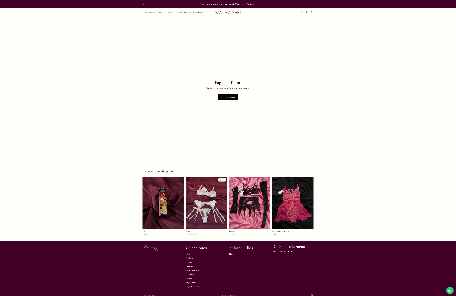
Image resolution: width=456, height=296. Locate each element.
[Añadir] (180, 225)
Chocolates (190, 274)
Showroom (190, 266)
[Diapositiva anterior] (143, 4)
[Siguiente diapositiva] (311, 4)
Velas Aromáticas (192, 270)
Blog (231, 254)
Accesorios (190, 278)
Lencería (189, 262)
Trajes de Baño (191, 282)
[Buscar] (301, 12)
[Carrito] (311, 12)
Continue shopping (228, 97)
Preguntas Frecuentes (194, 286)
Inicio (188, 254)
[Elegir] (267, 225)
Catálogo (189, 258)
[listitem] (205, 12)
